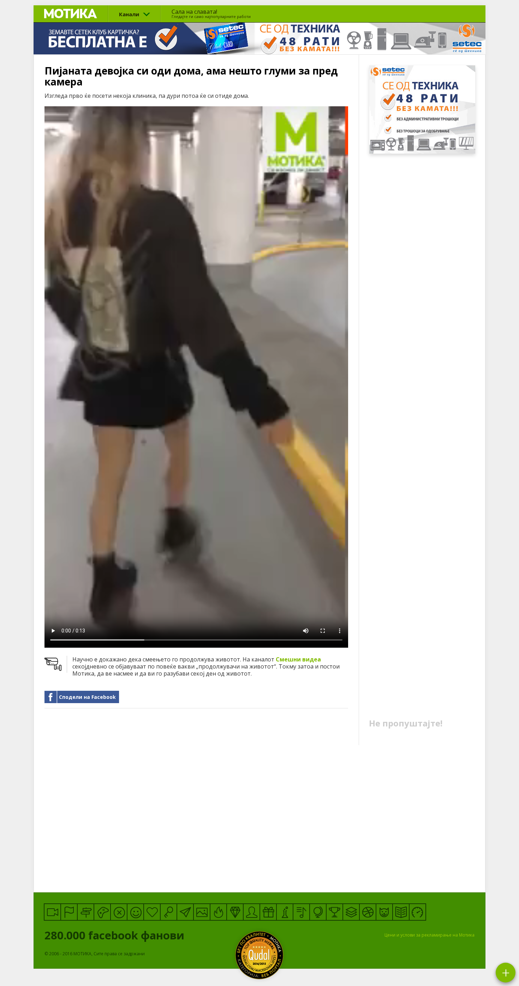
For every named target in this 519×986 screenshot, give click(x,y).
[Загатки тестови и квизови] (168, 912)
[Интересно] (268, 912)
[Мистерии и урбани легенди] (85, 912)
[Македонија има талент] (301, 912)
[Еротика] (118, 912)
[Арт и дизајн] (235, 912)
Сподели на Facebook (87, 697)
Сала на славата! (211, 13)
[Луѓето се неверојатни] (185, 912)
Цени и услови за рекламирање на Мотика (429, 935)
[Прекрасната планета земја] (318, 912)
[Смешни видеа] (52, 912)
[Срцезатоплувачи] (152, 912)
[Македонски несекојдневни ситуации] (69, 912)
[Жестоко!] (218, 912)
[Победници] (334, 912)
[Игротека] (102, 912)
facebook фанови (115, 935)
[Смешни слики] (201, 912)
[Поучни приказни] (401, 912)
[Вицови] (135, 912)
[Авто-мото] (417, 912)
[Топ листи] (351, 912)
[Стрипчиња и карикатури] (251, 912)
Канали (129, 14)
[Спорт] (367, 912)
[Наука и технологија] (284, 912)
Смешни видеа (298, 659)
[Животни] (384, 912)
